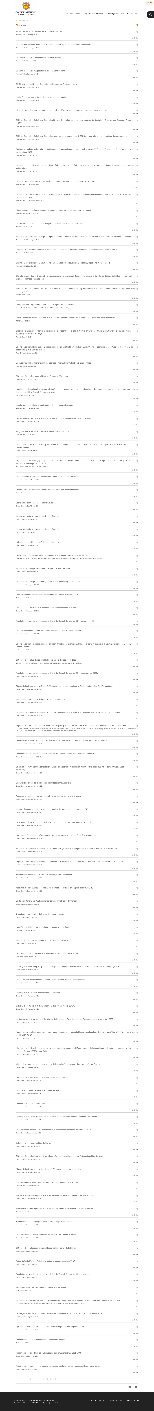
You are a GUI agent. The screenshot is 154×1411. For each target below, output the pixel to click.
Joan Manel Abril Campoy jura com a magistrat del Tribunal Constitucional (47, 1182)
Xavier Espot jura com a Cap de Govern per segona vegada (41, 97)
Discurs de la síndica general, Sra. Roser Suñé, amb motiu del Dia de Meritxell (49, 1169)
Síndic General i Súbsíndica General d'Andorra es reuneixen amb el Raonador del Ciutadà (53, 210)
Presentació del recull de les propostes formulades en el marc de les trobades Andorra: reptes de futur (58, 1366)
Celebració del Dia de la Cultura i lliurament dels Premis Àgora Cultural (45, 1006)
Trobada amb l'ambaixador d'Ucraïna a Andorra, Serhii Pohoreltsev (44, 875)
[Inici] (26, 9)
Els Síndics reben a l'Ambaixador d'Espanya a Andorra (38, 58)
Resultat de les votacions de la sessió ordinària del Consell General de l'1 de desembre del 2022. (56, 754)
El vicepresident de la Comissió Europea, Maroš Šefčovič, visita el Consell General (50, 980)
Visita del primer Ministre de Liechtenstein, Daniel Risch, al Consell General (47, 477)
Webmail (119, 1401)
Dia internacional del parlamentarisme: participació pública (40, 1340)
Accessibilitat (108, 1401)
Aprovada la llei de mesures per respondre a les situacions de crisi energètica (48, 796)
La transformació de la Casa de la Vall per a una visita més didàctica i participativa (50, 223)
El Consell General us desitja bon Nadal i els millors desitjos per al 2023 (46, 660)
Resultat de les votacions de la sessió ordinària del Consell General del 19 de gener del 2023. (55, 621)
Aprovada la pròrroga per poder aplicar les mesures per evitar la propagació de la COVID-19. (55, 888)
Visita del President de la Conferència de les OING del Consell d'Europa (46, 1235)
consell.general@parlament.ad (48, 1403)
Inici (21, 21)
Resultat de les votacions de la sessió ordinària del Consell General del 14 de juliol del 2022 (54, 1274)
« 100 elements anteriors (23, 1379)
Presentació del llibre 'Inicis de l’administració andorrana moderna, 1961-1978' (48, 1353)
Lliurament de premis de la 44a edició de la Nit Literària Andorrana (43, 783)
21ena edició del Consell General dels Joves (34, 503)
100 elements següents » (131, 1379)
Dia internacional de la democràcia (30, 1103)
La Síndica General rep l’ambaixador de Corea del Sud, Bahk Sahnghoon (46, 901)
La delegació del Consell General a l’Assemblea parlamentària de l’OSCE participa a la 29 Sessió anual (59, 1313)
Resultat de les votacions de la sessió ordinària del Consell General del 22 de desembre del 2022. (57, 673)
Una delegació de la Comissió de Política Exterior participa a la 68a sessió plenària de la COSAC (56, 835)
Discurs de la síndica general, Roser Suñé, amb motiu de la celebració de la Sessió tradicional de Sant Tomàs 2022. (64, 686)
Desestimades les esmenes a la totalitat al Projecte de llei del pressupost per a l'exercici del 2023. (57, 822)
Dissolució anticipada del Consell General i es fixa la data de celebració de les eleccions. (53, 555)
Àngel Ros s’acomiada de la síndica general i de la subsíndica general (45, 405)
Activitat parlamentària (115, 14)
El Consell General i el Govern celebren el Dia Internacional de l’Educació (46, 608)
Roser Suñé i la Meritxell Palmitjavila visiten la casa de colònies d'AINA (45, 1261)
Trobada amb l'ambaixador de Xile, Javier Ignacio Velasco (40, 914)
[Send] (136, 1387)
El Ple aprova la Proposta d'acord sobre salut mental (38, 993)
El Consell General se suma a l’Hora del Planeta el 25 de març (42, 376)
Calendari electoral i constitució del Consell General (37, 542)
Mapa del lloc (96, 1401)
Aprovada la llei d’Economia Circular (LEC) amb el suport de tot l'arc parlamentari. (50, 1327)
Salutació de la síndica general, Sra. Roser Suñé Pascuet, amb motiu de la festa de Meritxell (54, 1208)
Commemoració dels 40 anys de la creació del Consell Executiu (42, 1077)
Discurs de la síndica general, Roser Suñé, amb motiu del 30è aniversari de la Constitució (53, 418)
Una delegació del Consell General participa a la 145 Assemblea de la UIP (47, 953)
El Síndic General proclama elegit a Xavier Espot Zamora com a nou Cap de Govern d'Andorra (55, 181)
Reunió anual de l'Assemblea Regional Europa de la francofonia (42, 927)
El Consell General (74, 14)
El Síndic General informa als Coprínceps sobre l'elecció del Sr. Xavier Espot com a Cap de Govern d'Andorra (61, 110)
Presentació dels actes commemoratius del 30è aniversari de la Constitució (47, 490)
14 (57, 1379)
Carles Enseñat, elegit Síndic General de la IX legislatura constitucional (45, 304)
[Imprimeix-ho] (130, 1387)
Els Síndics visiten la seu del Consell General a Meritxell (39, 31)
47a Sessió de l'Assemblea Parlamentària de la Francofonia (41, 1287)
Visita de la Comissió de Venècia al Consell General (37, 1090)
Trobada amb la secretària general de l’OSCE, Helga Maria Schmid (44, 1222)
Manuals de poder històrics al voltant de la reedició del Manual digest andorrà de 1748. (52, 809)
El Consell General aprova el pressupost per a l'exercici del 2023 (43, 568)
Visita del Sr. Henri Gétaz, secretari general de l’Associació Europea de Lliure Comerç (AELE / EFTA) (58, 1064)
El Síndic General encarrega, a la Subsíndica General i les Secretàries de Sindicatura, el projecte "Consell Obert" (63, 263)
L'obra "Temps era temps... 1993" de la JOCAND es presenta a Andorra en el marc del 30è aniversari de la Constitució (65, 318)
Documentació (132, 14)
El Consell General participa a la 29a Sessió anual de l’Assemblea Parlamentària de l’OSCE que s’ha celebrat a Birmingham (68, 1300)
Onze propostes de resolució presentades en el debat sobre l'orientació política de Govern (53, 1130)
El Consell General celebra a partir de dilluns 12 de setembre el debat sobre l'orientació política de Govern (60, 1156)
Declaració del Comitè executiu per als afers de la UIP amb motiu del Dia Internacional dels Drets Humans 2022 (62, 740)
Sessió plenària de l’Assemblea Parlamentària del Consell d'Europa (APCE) (47, 595)
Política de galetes (131, 1401)
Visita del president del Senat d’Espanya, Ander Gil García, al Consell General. (49, 631)
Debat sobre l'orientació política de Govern (33, 1143)
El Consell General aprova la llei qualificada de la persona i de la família (46, 1248)
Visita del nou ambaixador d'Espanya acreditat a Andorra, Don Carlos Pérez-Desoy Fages (53, 363)
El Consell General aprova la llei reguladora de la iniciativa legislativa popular (48, 581)
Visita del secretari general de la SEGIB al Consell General (40, 699)
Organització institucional (93, 14)
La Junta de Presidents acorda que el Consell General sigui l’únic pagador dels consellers (53, 45)
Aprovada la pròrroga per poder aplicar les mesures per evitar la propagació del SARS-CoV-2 (55, 1195)
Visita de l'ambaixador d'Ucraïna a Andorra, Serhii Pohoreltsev (42, 940)
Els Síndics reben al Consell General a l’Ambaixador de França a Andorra (46, 84)
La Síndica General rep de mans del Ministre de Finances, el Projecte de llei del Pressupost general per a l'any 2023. (65, 1019)
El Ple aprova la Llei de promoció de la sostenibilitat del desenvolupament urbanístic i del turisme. (56, 1117)
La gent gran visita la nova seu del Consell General (37, 516)
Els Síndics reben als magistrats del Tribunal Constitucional (40, 71)
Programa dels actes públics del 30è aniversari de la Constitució (42, 431)
